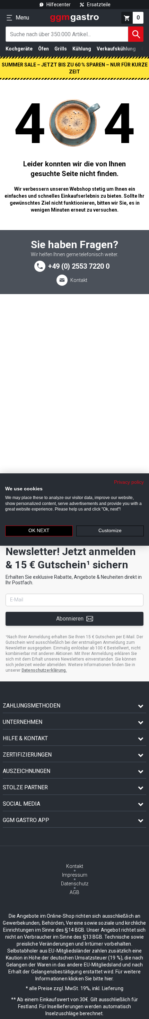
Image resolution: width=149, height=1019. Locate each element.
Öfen (43, 49)
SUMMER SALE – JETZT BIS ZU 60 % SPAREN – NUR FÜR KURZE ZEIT (75, 68)
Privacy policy (129, 482)
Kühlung (81, 49)
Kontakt (78, 280)
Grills (60, 49)
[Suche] (135, 34)
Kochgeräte (19, 49)
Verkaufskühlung (116, 49)
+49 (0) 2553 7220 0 (78, 266)
